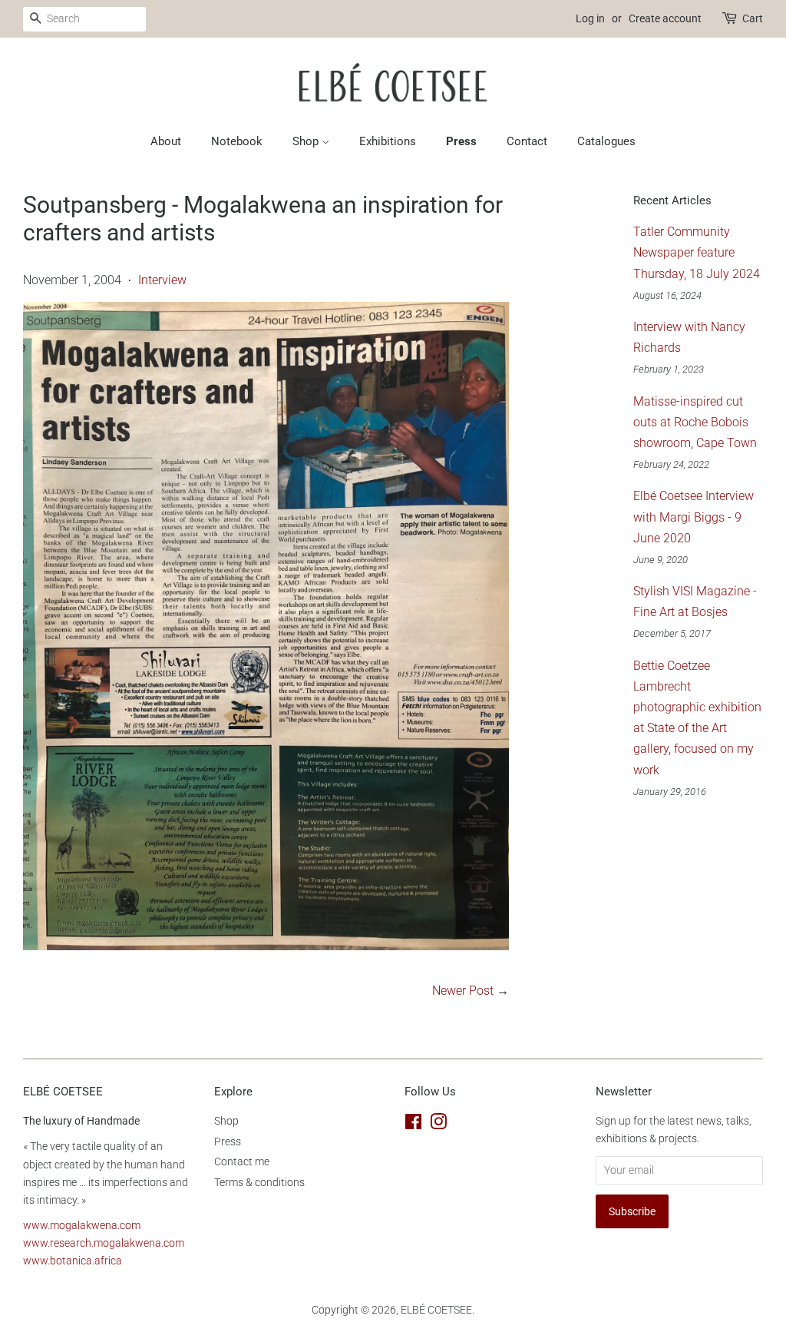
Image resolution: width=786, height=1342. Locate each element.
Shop (307, 141)
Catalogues (606, 141)
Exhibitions (387, 141)
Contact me (241, 1161)
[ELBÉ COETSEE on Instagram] (438, 1124)
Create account (665, 18)
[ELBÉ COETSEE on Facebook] (413, 1124)
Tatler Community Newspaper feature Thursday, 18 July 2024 (696, 252)
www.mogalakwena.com (81, 1225)
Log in (590, 18)
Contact (527, 141)
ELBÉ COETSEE (436, 1310)
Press (461, 141)
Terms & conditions (259, 1182)
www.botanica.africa (72, 1260)
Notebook (237, 141)
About (165, 141)
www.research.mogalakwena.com (103, 1243)
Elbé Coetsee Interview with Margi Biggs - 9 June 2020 (693, 517)
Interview (162, 280)
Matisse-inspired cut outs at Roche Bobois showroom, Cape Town (695, 422)
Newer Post (463, 990)
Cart (752, 18)
